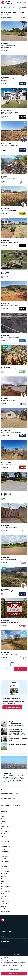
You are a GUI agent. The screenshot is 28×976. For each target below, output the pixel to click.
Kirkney (3, 849)
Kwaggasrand (4, 856)
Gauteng (3, 14)
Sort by (23, 17)
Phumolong (4, 876)
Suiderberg (4, 896)
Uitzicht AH (4, 904)
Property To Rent (6, 931)
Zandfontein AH (5, 911)
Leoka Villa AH (5, 861)
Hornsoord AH (5, 841)
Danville (3, 821)
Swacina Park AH (5, 901)
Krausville (3, 854)
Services (3, 936)
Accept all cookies (14, 973)
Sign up (19, 2)
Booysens (3, 816)
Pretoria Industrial (5, 881)
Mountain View (5, 871)
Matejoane (4, 869)
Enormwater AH (5, 831)
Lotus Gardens (5, 864)
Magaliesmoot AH (5, 866)
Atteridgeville (4, 814)
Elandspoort (4, 829)
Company (4, 946)
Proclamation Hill (5, 886)
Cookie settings (14, 969)
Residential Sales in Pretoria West (9, 793)
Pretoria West (4, 884)
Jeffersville (4, 844)
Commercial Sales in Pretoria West (10, 796)
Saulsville (3, 889)
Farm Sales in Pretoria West (8, 798)
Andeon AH (4, 811)
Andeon (3, 809)
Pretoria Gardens (5, 879)
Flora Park (3, 834)
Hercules (3, 836)
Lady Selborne (5, 859)
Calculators (5, 941)
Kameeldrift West (5, 846)
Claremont (4, 819)
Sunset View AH (5, 899)
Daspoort (3, 824)
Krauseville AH (5, 851)
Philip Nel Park (4, 874)
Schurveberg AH (5, 891)
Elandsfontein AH (5, 826)
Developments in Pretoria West (9, 801)
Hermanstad (4, 839)
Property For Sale (6, 926)
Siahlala (3, 894)
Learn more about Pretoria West (12, 784)
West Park (3, 909)
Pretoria (9, 14)
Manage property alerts (12, 707)
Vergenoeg (4, 906)
